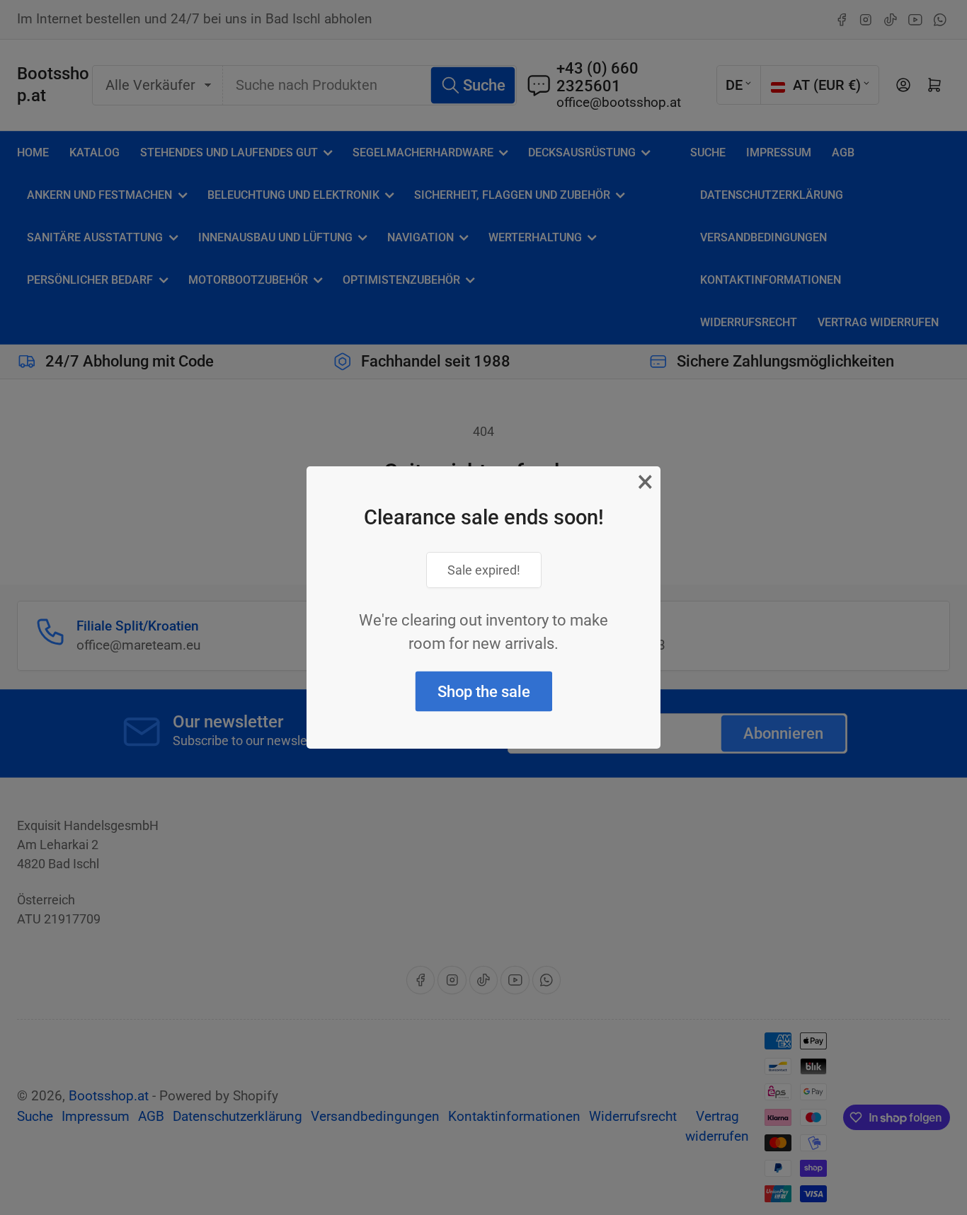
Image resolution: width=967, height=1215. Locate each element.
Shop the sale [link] (483, 692)
